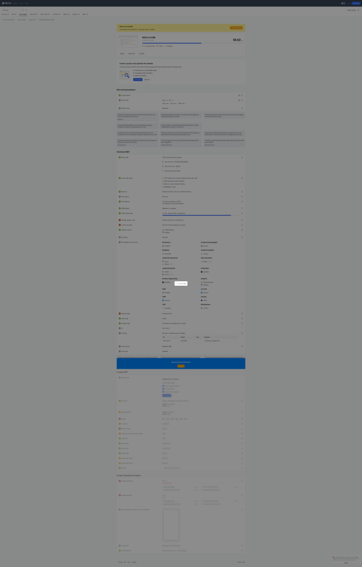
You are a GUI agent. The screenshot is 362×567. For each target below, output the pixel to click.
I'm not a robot (182, 283)
